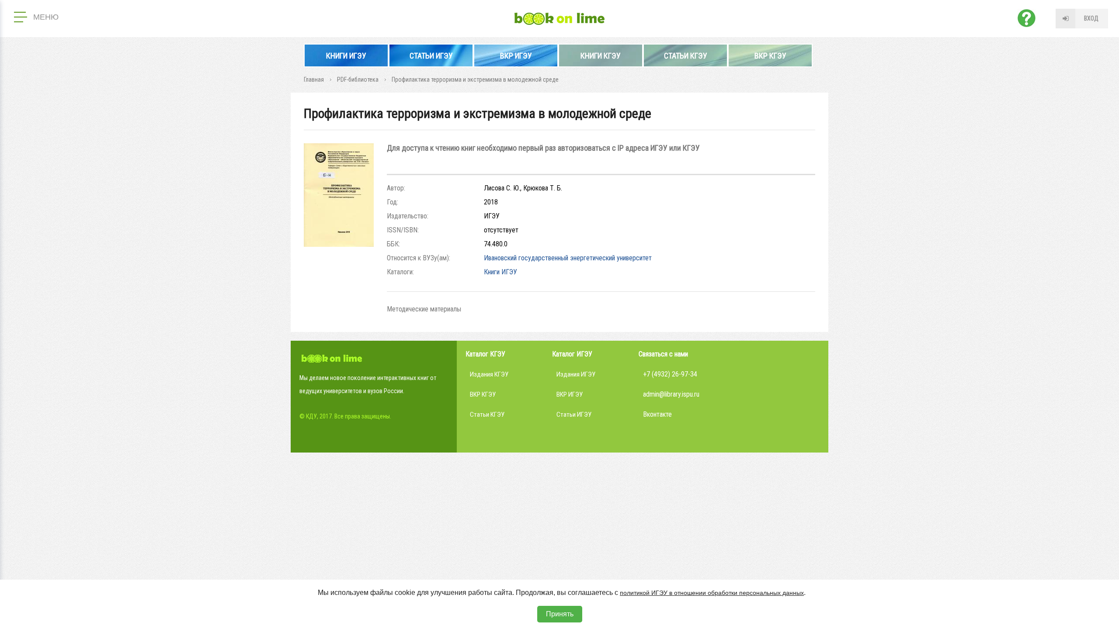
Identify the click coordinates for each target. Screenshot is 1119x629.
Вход (1091, 18)
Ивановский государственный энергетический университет (568, 258)
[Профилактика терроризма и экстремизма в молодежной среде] (339, 244)
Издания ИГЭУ (575, 374)
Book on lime (559, 19)
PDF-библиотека (358, 79)
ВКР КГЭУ (770, 55)
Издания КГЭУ (489, 374)
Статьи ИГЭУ (431, 55)
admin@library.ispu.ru (671, 394)
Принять (559, 614)
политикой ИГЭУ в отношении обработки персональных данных (712, 592)
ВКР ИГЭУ (516, 55)
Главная (314, 79)
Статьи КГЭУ (685, 55)
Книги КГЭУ (600, 55)
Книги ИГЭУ (346, 55)
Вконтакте (657, 414)
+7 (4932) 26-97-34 (670, 374)
